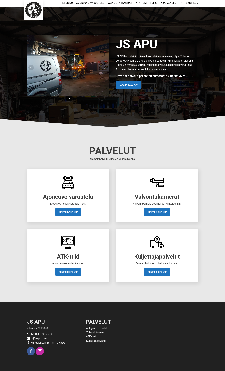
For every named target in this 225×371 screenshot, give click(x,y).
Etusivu (67, 3)
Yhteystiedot (190, 3)
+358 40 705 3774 (41, 334)
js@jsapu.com (39, 338)
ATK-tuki (141, 3)
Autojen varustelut (96, 328)
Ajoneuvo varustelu (90, 3)
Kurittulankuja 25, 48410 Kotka (48, 342)
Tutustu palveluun (68, 212)
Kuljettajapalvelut (164, 3)
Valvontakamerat (120, 3)
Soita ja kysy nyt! (128, 85)
